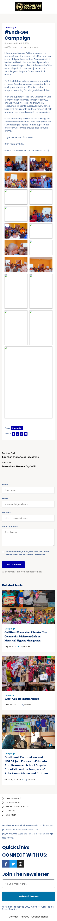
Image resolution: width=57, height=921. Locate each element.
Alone (34, 906)
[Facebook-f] (6, 864)
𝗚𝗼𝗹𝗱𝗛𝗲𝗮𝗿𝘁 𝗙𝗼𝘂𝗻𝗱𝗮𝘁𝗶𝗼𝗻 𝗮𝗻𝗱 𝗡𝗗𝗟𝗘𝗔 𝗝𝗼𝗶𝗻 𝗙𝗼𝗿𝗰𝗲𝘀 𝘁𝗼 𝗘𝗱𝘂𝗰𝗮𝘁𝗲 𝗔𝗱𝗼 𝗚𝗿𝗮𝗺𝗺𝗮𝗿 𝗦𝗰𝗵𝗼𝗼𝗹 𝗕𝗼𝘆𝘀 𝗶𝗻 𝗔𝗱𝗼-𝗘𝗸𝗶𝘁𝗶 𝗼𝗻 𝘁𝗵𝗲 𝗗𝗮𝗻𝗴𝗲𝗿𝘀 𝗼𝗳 (26, 765)
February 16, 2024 (13, 779)
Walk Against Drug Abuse (22, 699)
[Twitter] (13, 864)
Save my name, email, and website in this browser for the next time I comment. (27, 553)
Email (5, 498)
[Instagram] (20, 864)
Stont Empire (9, 909)
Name (5, 484)
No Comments (31, 47)
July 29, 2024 (11, 646)
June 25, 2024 (11, 704)
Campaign (10, 27)
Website (6, 512)
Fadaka (14, 47)
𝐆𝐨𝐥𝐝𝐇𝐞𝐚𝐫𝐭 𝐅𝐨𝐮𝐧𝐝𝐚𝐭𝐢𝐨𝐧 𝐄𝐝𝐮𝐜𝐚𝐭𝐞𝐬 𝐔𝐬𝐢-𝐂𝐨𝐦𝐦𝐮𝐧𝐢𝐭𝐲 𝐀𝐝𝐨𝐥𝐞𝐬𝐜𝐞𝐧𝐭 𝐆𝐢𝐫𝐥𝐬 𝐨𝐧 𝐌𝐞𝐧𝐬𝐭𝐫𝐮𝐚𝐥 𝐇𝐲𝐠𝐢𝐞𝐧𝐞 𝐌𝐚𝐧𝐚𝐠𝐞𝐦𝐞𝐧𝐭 (26, 636)
